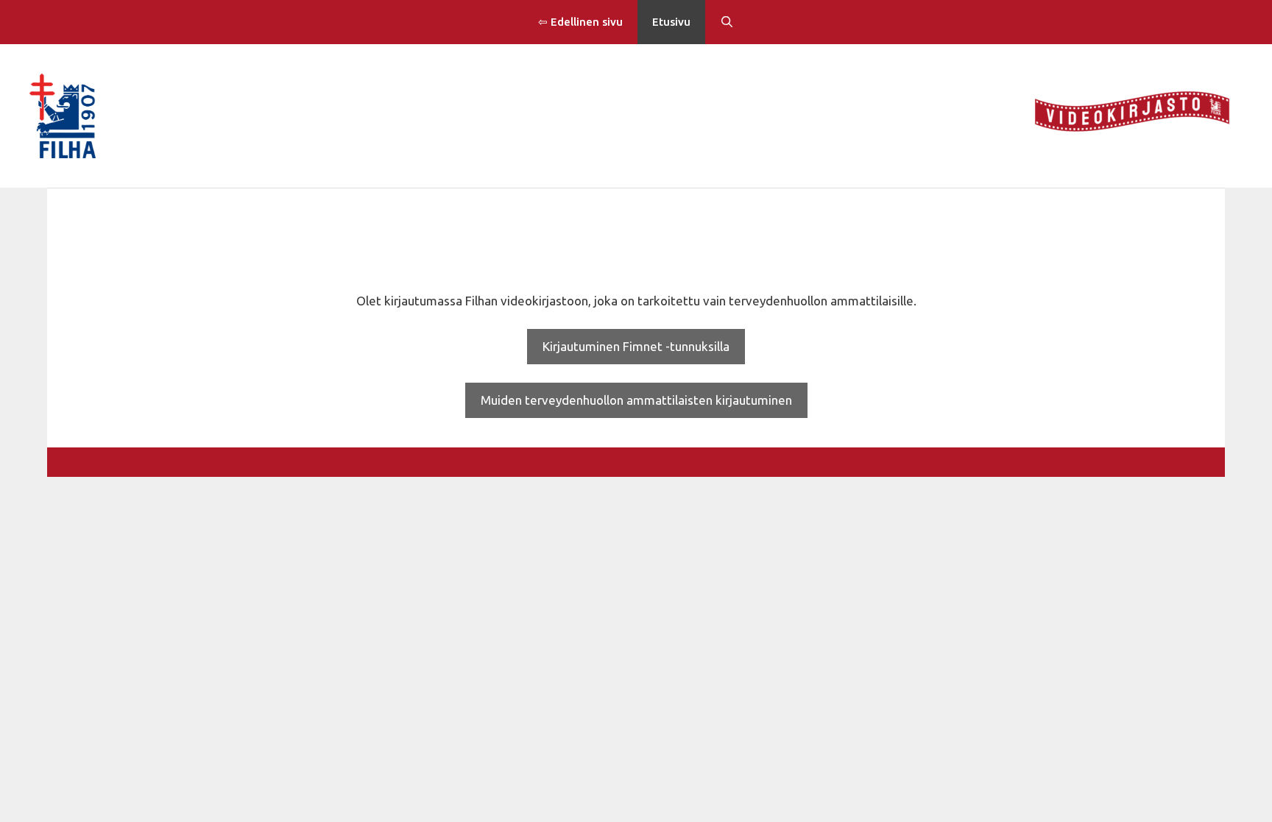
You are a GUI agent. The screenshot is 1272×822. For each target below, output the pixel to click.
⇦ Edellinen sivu (580, 21)
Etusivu (671, 21)
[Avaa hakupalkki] (727, 22)
